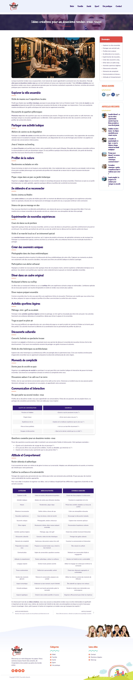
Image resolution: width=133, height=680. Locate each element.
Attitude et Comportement (112, 77)
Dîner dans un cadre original (112, 63)
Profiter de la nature (109, 51)
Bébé (72, 6)
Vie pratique (107, 6)
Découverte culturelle (110, 68)
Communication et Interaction (112, 74)
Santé (89, 6)
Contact (119, 6)
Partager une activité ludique (112, 48)
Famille (80, 6)
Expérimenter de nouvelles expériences (112, 57)
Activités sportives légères (112, 66)
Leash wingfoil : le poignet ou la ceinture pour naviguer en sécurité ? (114, 182)
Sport (97, 6)
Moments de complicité (110, 71)
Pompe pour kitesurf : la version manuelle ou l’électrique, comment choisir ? (114, 157)
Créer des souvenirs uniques (112, 60)
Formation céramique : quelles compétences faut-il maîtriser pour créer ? (114, 169)
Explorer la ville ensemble (111, 45)
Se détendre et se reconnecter (112, 54)
